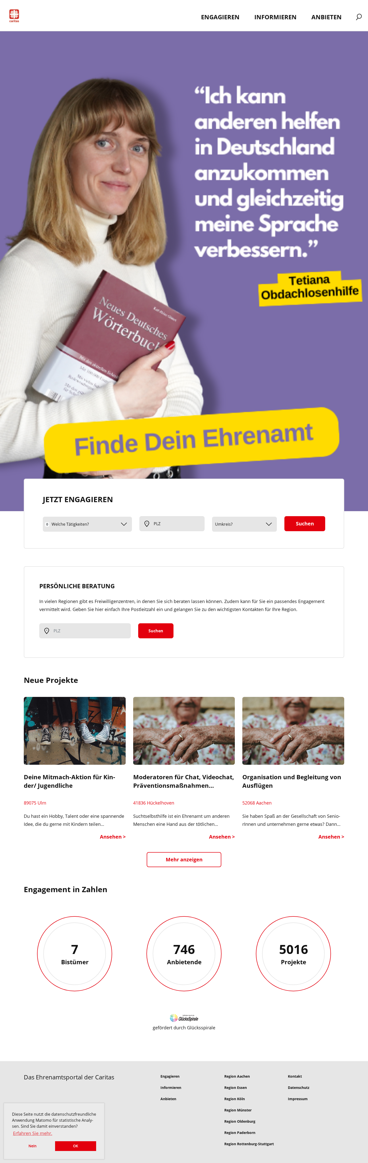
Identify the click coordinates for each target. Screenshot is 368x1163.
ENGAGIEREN (220, 17)
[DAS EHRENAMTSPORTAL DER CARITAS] (16, 16)
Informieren (170, 1087)
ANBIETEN (326, 17)
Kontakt (295, 1076)
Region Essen (235, 1087)
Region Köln (234, 1098)
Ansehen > (113, 836)
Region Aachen (237, 1076)
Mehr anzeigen (184, 859)
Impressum (298, 1098)
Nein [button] (33, 1145)
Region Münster (238, 1110)
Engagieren (169, 1076)
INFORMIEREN (275, 17)
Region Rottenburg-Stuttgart (249, 1143)
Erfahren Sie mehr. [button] (32, 1133)
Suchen (305, 523)
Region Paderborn (239, 1132)
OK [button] (75, 1145)
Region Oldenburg (239, 1121)
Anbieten (168, 1098)
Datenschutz (298, 1087)
